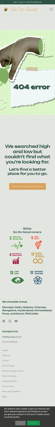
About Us (6, 355)
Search (5, 350)
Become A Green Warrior (13, 370)
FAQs (4, 396)
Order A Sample (9, 376)
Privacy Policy (8, 386)
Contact (5, 360)
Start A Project (8, 365)
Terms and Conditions (11, 391)
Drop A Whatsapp (9, 341)
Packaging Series (9, 381)
